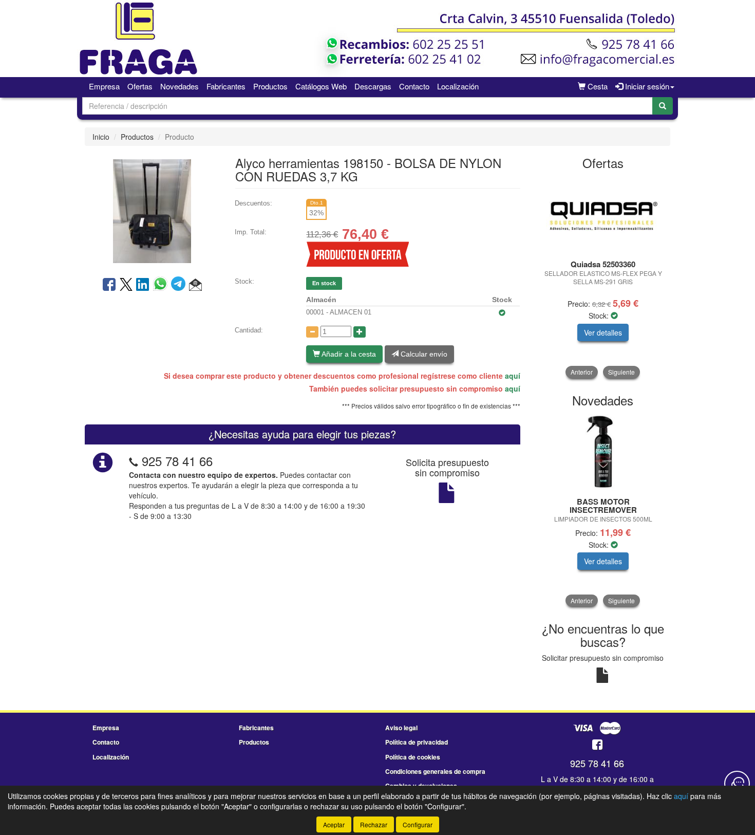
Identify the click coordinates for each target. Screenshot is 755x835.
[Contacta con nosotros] (737, 783)
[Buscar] (662, 106)
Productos (270, 86)
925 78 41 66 (177, 461)
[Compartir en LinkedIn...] (142, 285)
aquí (512, 375)
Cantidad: (249, 330)
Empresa (104, 86)
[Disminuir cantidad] (312, 332)
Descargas (372, 86)
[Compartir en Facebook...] (109, 285)
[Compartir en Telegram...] (180, 285)
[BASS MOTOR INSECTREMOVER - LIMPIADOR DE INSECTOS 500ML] (603, 452)
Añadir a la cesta (348, 354)
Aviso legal (401, 727)
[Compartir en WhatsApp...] (162, 285)
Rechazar (373, 824)
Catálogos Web (321, 86)
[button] (195, 285)
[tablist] (603, 277)
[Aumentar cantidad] (359, 332)
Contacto (414, 86)
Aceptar (334, 824)
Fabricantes (226, 86)
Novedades (179, 86)
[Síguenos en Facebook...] (597, 745)
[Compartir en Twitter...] (126, 285)
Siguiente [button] (621, 371)
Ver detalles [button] (603, 332)
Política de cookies (412, 757)
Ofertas (140, 86)
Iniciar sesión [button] (646, 86)
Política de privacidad (416, 742)
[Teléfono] (133, 461)
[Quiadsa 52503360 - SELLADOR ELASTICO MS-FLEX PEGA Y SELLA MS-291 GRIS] (603, 215)
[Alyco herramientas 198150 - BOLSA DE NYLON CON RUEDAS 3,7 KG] (152, 210)
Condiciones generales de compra (435, 771)
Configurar (417, 824)
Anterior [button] (582, 371)
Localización (458, 86)
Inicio (100, 137)
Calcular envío (423, 354)
